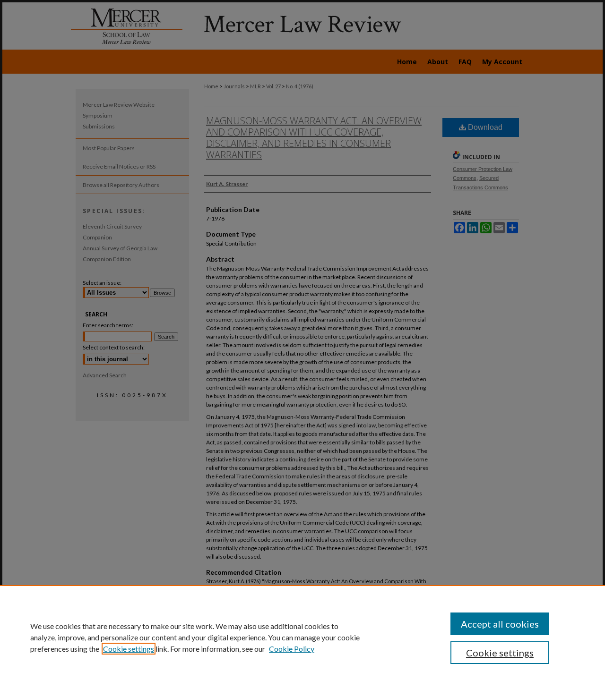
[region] (302, 637)
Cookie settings (128, 648)
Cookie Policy (291, 648)
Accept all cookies (500, 623)
